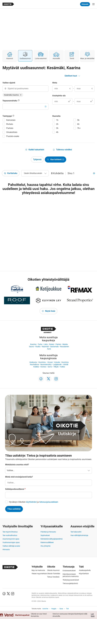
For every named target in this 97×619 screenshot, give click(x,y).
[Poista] (21, 95)
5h (78, 120)
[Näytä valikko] (93, 4)
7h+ (79, 128)
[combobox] (25, 88)
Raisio (51, 344)
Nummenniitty (46, 364)
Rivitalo (9, 124)
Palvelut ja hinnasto (48, 532)
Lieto (46, 344)
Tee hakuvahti (75, 532)
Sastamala (54, 347)
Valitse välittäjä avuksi (11, 546)
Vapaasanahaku (10, 100)
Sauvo (31, 347)
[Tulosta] (94, 173)
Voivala (57, 362)
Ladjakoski (57, 364)
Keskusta (33, 362)
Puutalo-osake (12, 136)
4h (57, 132)
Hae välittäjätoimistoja (79, 535)
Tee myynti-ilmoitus (10, 532)
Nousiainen (64, 347)
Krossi (50, 362)
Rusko (37, 347)
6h (78, 124)
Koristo (43, 367)
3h (57, 128)
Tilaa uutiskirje (14, 509)
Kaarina (33, 344)
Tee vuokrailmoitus (10, 535)
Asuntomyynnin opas (11, 539)
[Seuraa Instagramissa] (56, 379)
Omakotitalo (11, 132)
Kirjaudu (85, 4)
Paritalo (9, 128)
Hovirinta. (42, 362)
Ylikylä (56, 367)
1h (57, 120)
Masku (65, 344)
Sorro (50, 367)
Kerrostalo (10, 120)
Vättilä (65, 364)
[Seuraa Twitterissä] (48, 379)
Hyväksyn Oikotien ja (33, 502)
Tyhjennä (37, 159)
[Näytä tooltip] (19, 100)
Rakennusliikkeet (47, 542)
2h (57, 124)
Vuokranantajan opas (11, 542)
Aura (49, 349)
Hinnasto (6, 549)
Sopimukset (45, 535)
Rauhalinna (34, 364)
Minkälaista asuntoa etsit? (17, 464)
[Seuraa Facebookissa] (41, 379)
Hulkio (62, 367)
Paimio (58, 344)
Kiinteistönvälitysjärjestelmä (52, 539)
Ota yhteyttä (45, 546)
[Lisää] (46, 107)
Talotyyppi (7, 116)
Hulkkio (36, 367)
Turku (40, 344)
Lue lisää (92, 615)
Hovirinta (65, 362)
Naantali (45, 347)
